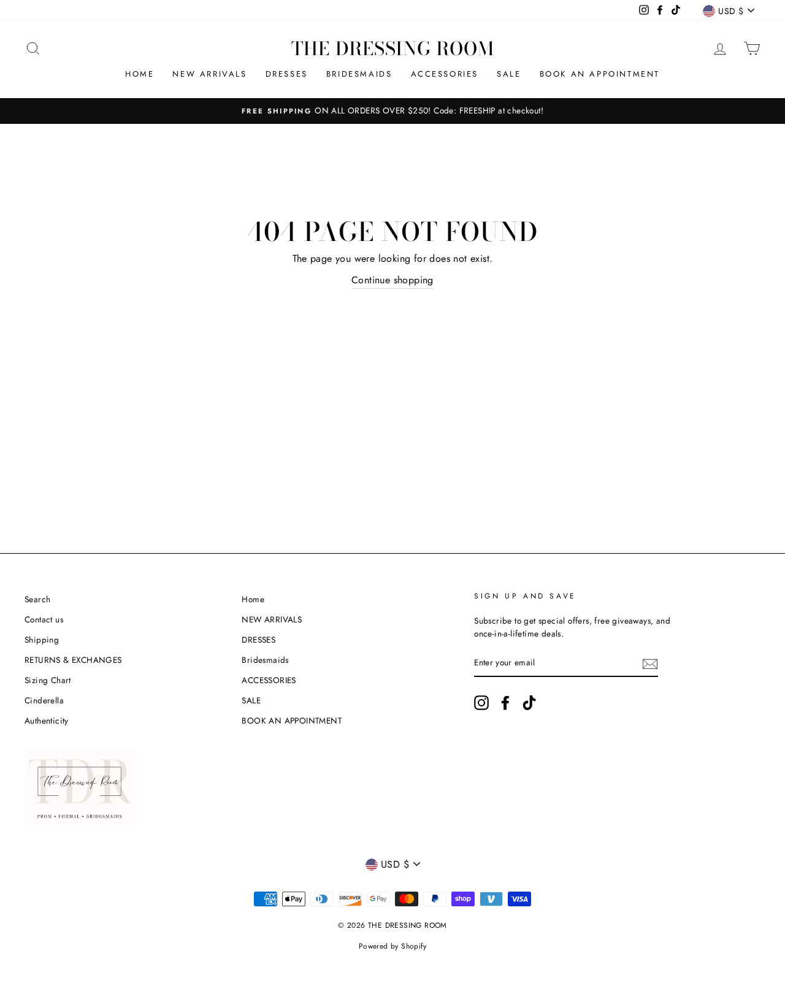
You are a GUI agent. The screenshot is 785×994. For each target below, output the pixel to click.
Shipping (42, 639)
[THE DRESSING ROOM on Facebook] (505, 702)
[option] (392, 111)
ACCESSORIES (445, 74)
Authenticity (47, 720)
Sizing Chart (48, 680)
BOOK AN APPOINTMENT (600, 74)
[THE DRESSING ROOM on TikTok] (529, 702)
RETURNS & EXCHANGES (73, 660)
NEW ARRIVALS (209, 74)
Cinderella (44, 700)
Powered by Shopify (392, 946)
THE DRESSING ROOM (392, 48)
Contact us (44, 619)
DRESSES (287, 74)
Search (37, 599)
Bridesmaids (359, 74)
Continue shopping (392, 280)
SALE (509, 74)
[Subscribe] (650, 663)
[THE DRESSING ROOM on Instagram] (481, 702)
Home (139, 74)
